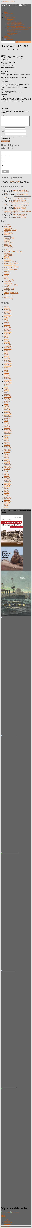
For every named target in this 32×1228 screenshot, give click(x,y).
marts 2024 (6, 340)
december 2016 (7, 463)
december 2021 (7, 378)
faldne (9, 238)
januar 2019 (7, 428)
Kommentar (4, 115)
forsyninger (7, 244)
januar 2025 (7, 326)
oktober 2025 (7, 313)
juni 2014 (6, 505)
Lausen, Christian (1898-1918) (19, 190)
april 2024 (6, 339)
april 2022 (6, 373)
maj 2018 (6, 439)
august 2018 (7, 435)
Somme (7, 286)
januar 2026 (7, 309)
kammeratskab (9, 265)
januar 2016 (7, 478)
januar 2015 (7, 495)
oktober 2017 (7, 449)
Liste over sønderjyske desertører (15, 26)
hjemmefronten (13, 251)
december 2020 (7, 395)
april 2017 (6, 457)
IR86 (7, 258)
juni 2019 (6, 421)
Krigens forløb (10, 34)
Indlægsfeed (7, 1221)
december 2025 (7, 310)
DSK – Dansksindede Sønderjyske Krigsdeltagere (19, 27)
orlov (6, 278)
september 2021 (7, 382)
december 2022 (7, 361)
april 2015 (6, 491)
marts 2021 (6, 391)
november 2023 (7, 346)
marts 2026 (6, 306)
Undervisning (10, 19)
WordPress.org (7, 1224)
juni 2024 (6, 336)
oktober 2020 (7, 398)
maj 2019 (6, 422)
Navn (2, 128)
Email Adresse (5, 156)
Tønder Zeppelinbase (8, 295)
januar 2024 (7, 343)
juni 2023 (6, 353)
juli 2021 (6, 385)
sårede (9, 288)
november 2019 (7, 414)
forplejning (8, 242)
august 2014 (7, 502)
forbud (7, 241)
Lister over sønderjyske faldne (14, 21)
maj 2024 (6, 337)
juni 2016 (6, 471)
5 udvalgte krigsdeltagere (20, 215)
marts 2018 (6, 442)
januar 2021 (7, 394)
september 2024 (7, 332)
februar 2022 (7, 375)
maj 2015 (6, 490)
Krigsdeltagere (7, 14)
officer (6, 276)
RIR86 (7, 281)
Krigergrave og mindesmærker (14, 23)
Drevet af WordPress (6, 1226)
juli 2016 (6, 470)
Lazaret (7, 272)
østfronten (8, 299)
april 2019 (6, 423)
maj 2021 (6, 388)
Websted (3, 134)
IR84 (8, 255)
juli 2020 (6, 402)
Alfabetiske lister (11, 30)
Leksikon (6, 36)
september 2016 (7, 467)
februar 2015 (7, 494)
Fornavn (4, 161)
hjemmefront (7, 249)
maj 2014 (6, 507)
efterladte (7, 236)
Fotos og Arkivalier (8, 13)
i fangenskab (8, 253)
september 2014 (7, 501)
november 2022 (7, 363)
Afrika (7, 224)
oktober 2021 (7, 381)
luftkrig (6, 275)
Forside (5, 12)
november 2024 (7, 329)
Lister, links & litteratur (9, 17)
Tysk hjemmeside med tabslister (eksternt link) (18, 28)
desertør (8, 233)
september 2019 (7, 416)
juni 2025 (6, 319)
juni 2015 (6, 488)
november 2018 (7, 430)
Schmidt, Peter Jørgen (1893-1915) (20, 205)
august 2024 (7, 333)
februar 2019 (7, 426)
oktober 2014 (7, 500)
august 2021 (7, 384)
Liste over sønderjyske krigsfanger (15, 24)
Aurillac (8, 228)
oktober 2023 (7, 347)
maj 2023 (6, 354)
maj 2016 (6, 473)
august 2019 (7, 418)
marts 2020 (6, 408)
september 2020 (7, 399)
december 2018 (7, 429)
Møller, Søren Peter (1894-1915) (17, 201)
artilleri (7, 226)
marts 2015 (6, 493)
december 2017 (7, 446)
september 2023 (7, 349)
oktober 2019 (7, 415)
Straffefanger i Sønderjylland (14, 31)
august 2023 (7, 350)
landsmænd (7, 271)
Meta (3, 1216)
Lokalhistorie (7, 37)
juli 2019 (6, 419)
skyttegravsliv (10, 285)
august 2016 (7, 469)
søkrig (7, 290)
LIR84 (6, 274)
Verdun (6, 297)
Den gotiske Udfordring (22, 194)
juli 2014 (6, 504)
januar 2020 (7, 411)
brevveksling (10, 230)
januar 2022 (7, 377)
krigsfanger (10, 269)
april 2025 (6, 322)
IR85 (6, 257)
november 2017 (7, 447)
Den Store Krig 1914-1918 (14, 5)
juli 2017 (6, 453)
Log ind (6, 1219)
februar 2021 (7, 392)
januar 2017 (7, 462)
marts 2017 (6, 459)
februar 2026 (7, 308)
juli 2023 (6, 351)
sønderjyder (11, 292)
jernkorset (7, 260)
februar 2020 (7, 409)
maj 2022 (6, 371)
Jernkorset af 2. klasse (10, 261)
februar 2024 (7, 342)
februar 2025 (7, 325)
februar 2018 (7, 443)
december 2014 (7, 497)
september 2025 (7, 315)
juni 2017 (6, 454)
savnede (8, 283)
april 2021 (6, 390)
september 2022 (7, 366)
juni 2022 (6, 370)
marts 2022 (6, 374)
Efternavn (4, 165)
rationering (9, 280)
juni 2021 (6, 387)
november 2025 (7, 312)
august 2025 (7, 316)
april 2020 (6, 406)
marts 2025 (6, 323)
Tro (6, 294)
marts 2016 (6, 476)
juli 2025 (6, 318)
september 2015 (7, 484)
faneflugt (7, 239)
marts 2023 (6, 357)
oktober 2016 (7, 466)
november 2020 (7, 397)
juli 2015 (6, 487)
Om (5, 16)
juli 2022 (6, 368)
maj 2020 (6, 405)
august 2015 (7, 486)
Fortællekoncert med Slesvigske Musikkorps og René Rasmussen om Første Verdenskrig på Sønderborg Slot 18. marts (17, 211)
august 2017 (7, 452)
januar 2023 (7, 360)
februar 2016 (7, 477)
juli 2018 (6, 436)
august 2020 (7, 401)
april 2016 (6, 474)
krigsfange (11, 267)
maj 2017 (6, 456)
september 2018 (7, 433)
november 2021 (7, 380)
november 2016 (7, 464)
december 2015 (7, 480)
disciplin (6, 234)
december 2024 (7, 327)
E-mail (3, 131)
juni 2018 (6, 438)
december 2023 (7, 344)
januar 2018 (7, 445)
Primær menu (4, 9)
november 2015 (7, 481)
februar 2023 (7, 358)
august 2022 (7, 367)
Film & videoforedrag (12, 33)
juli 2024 (6, 334)
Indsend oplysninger (15, 181)
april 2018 (6, 440)
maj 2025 (6, 320)
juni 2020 (6, 404)
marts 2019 (6, 425)
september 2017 (7, 450)
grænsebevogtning (9, 248)
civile (6, 231)
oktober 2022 (7, 364)
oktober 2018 (7, 432)
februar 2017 (7, 460)
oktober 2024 (7, 330)
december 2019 (7, 412)
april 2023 (6, 356)
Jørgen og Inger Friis (12, 263)
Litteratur (9, 20)
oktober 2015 (7, 483)
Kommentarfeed (8, 1222)
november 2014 (7, 498)
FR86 (8, 246)
